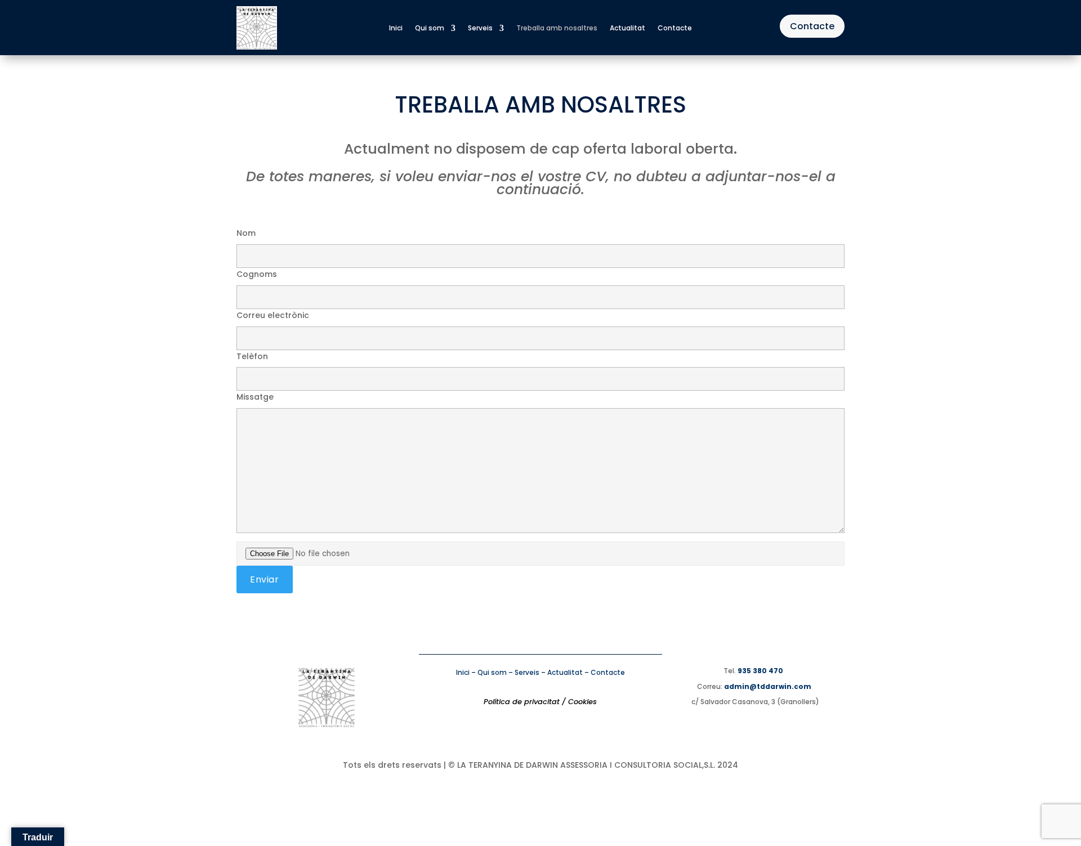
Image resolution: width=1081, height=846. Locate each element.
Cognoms (256, 274)
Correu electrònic (272, 315)
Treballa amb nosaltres (556, 28)
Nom (246, 233)
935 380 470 (760, 670)
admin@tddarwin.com (767, 686)
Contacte (675, 28)
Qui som (429, 28)
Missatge (255, 396)
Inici (396, 28)
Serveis (480, 28)
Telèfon (252, 356)
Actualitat (627, 28)
